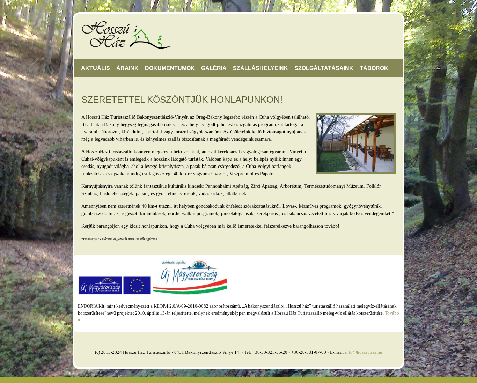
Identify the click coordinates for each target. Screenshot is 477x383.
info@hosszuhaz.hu (363, 352)
